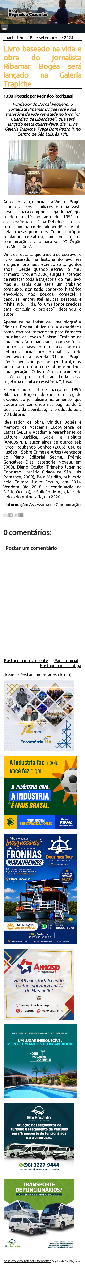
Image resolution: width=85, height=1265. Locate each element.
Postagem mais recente (26, 660)
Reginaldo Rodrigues (54, 96)
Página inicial (66, 660)
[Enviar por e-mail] (5, 515)
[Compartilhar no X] (16, 515)
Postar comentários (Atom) (46, 674)
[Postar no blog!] (10, 515)
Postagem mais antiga (60, 665)
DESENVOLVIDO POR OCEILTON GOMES (27, 1261)
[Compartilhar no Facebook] (21, 515)
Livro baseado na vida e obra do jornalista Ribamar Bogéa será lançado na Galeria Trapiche (43, 66)
